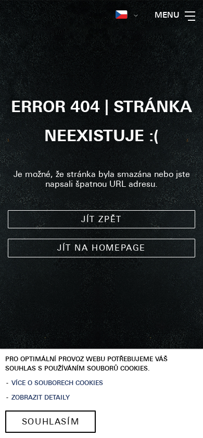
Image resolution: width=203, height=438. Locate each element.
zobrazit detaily (40, 398)
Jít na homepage (101, 248)
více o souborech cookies (57, 383)
